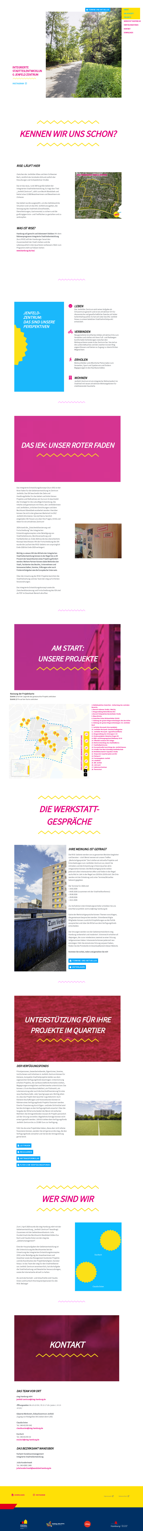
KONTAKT (127, 29)
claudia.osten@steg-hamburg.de (30, 1428)
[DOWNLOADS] (12, 1495)
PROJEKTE (127, 17)
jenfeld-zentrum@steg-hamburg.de (31, 1399)
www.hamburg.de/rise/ (26, 250)
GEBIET (126, 10)
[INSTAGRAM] (34, 1495)
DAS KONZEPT (129, 13)
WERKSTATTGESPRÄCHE (132, 21)
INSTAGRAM (40, 1495)
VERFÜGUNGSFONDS (131, 25)
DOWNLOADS (128, 33)
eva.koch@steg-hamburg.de (28, 1439)
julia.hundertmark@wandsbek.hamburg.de (34, 1468)
